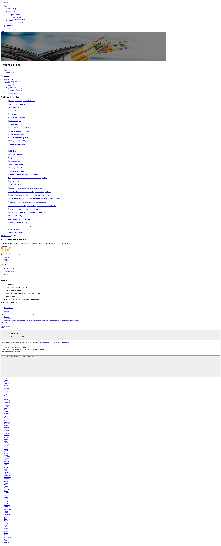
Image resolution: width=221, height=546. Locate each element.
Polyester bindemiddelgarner (18, 138)
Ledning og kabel (12, 11)
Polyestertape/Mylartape (16, 117)
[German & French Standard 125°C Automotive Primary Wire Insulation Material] (28, 195)
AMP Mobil (7, 318)
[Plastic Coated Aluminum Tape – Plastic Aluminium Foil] (23, 209)
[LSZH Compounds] (13, 181)
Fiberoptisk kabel (12, 8)
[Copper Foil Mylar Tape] (15, 229)
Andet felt (10, 20)
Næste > (7, 236)
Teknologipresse (8, 25)
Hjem (5, 5)
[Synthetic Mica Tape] (14, 161)
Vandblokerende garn (15, 124)
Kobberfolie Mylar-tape (16, 233)
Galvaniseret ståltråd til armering (19, 226)
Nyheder (6, 27)
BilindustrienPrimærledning (56, 320)
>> (10, 236)
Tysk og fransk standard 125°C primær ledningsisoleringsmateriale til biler (34, 198)
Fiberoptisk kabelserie (17, 9)
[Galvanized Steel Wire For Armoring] (17, 222)
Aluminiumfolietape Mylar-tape (19, 219)
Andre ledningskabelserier (18, 19)
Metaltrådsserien (15, 14)
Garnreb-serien (15, 16)
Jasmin (2, 327)
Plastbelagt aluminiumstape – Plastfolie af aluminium (26, 212)
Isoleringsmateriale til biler (71, 320)
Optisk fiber (12, 151)
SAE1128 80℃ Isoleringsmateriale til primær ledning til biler (29, 192)
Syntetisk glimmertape (15, 111)
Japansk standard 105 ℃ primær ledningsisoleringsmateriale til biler (32, 206)
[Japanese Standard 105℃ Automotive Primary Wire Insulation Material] (27, 202)
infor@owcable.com (9, 277)
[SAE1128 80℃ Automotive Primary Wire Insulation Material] (25, 188)
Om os (6, 23)
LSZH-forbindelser (14, 184)
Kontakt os (7, 28)
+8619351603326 (9, 271)
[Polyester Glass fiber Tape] (15, 168)
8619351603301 (5, 326)
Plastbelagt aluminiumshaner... (18, 104)
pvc (27, 320)
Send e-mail (4, 324)
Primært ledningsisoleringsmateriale (38, 320)
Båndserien (14, 13)
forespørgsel (4, 246)
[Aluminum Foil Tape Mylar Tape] (17, 216)
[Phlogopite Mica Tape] (15, 154)
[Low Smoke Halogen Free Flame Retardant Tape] (23, 174)
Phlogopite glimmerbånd (16, 158)
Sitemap (6, 317)
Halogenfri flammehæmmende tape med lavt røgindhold (27, 178)
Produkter (6, 6)
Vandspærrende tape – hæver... (19, 131)
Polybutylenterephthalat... (17, 144)
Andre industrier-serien (17, 22)
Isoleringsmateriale (9, 320)
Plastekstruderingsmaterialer (18, 17)
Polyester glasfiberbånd (16, 171)
